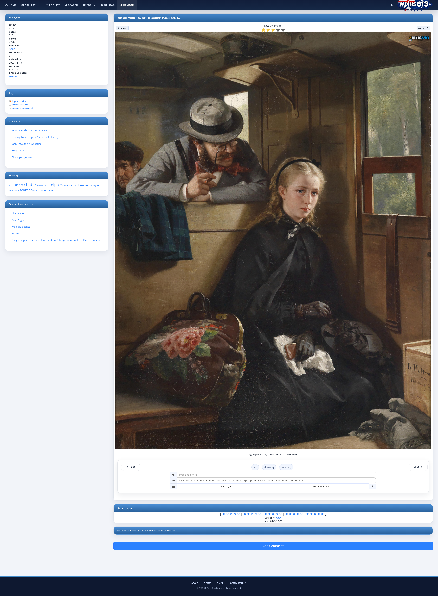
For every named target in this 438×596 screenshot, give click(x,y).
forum (91, 5)
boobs (40, 185)
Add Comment (273, 546)
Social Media (320, 486)
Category (224, 486)
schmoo (26, 190)
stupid (50, 190)
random (128, 5)
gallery (30, 5)
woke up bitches (21, 226)
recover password (22, 108)
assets (20, 185)
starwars (42, 190)
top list (54, 5)
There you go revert (23, 157)
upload (109, 5)
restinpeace (14, 191)
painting (286, 467)
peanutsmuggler (92, 185)
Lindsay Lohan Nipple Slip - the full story (35, 137)
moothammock (69, 185)
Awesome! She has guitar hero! (29, 130)
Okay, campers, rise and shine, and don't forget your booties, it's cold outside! (56, 240)
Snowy (15, 233)
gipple (56, 184)
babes (32, 184)
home (12, 5)
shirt (35, 191)
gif (49, 185)
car (45, 185)
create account (20, 104)
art (255, 467)
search (73, 5)
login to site (19, 101)
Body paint (18, 150)
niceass (80, 185)
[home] (414, 4)
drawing (269, 467)
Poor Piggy (18, 220)
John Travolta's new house (26, 143)
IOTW (11, 185)
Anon (12, 49)
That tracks (18, 213)
